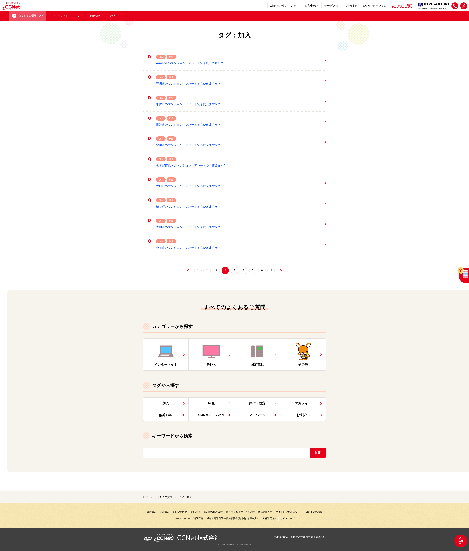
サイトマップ (287, 518)
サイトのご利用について (289, 511)
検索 (318, 452)
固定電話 (95, 15)
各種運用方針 (270, 518)
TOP (145, 497)
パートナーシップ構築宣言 (189, 518)
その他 (111, 15)
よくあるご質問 (163, 497)
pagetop (460, 542)
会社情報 (151, 511)
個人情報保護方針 (213, 511)
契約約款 (195, 511)
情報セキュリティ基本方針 (240, 511)
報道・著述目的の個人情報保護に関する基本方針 (233, 518)
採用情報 (164, 511)
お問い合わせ (180, 511)
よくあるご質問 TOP (31, 15)
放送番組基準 (265, 511)
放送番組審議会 (314, 511)
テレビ (79, 15)
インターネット (59, 15)
